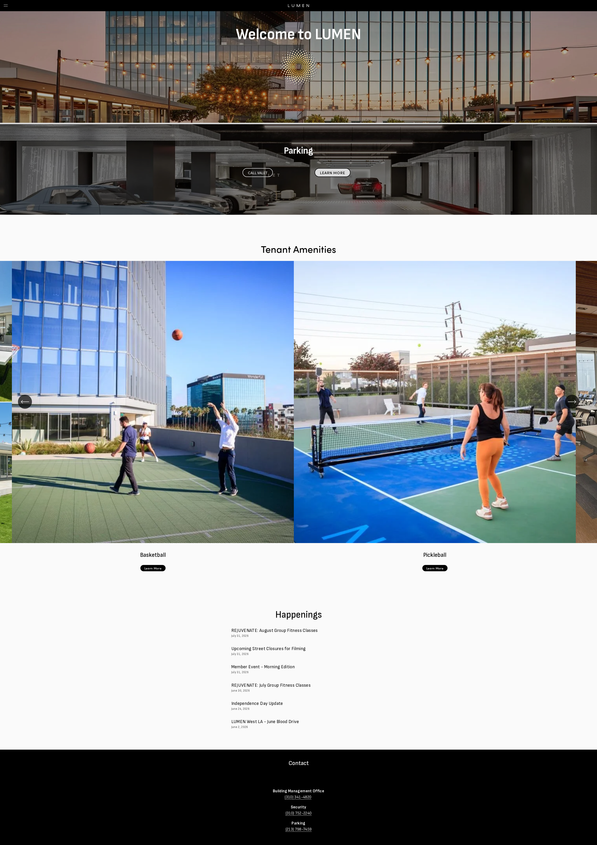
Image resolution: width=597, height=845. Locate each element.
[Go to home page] (298, 10)
